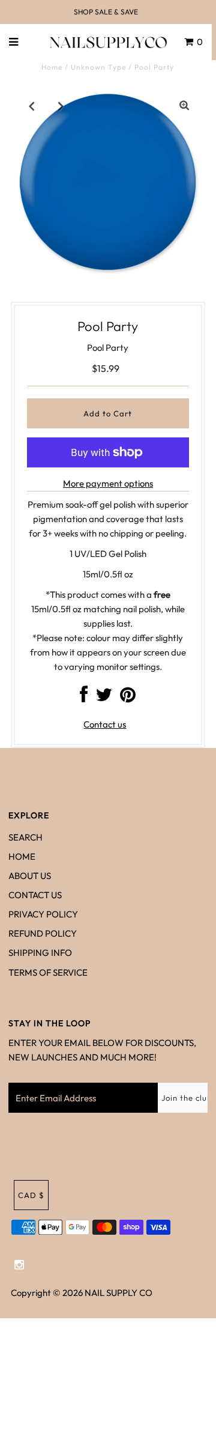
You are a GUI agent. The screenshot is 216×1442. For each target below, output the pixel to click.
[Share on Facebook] (84, 698)
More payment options (108, 483)
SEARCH (25, 837)
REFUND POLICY (42, 933)
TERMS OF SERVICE (48, 972)
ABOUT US (29, 875)
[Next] (61, 106)
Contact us (104, 724)
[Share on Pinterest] (128, 698)
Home (51, 66)
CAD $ (31, 1195)
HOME (21, 856)
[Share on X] (103, 698)
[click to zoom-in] (184, 106)
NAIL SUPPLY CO (118, 1292)
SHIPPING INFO (40, 952)
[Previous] (32, 106)
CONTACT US (35, 895)
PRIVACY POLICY (43, 914)
